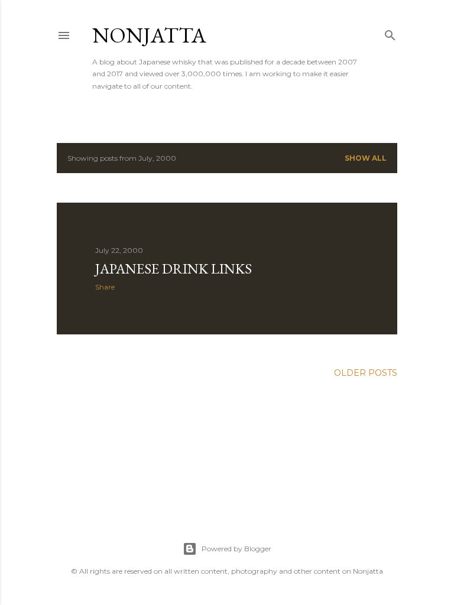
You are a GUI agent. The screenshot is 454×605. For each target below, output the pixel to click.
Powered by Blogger (236, 548)
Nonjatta (149, 35)
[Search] (390, 32)
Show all (366, 158)
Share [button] (105, 286)
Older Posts (365, 372)
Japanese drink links (173, 268)
